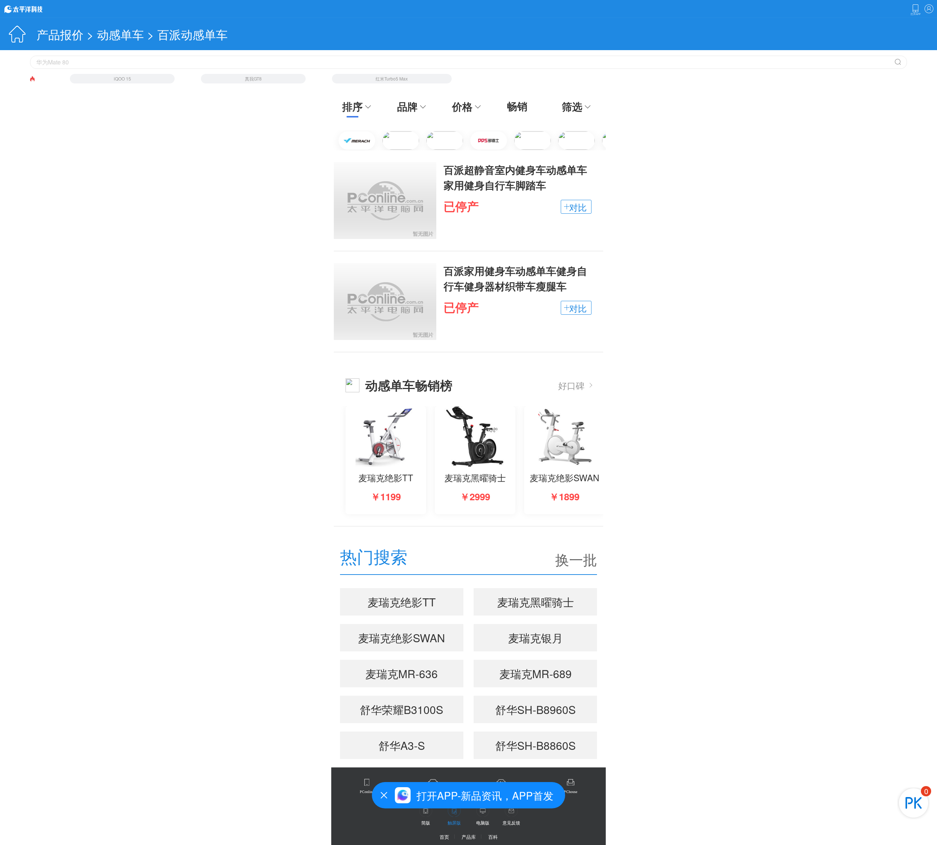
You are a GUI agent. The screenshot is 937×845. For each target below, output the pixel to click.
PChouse (570, 792)
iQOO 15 (122, 78)
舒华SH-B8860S (535, 745)
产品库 (469, 836)
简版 (425, 822)
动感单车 (120, 34)
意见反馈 (511, 822)
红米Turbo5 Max (392, 78)
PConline (367, 792)
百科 (493, 836)
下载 (915, 9)
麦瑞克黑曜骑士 (535, 602)
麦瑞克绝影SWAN (401, 638)
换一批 (576, 559)
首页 (444, 836)
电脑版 (482, 822)
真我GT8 (253, 78)
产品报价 (60, 34)
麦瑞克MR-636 (401, 673)
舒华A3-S (401, 745)
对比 (578, 207)
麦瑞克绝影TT (401, 602)
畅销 (517, 106)
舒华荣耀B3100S (401, 709)
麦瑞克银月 (535, 638)
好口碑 (571, 385)
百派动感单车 (192, 34)
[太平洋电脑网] (33, 9)
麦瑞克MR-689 (535, 673)
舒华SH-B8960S (535, 709)
